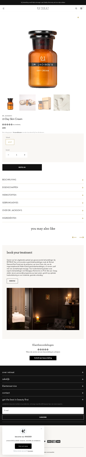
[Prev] (74, 237)
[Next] (81, 237)
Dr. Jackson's (7, 115)
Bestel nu (22, 167)
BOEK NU (12, 281)
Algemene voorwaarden (47, 452)
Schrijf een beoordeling (43, 358)
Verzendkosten (17, 132)
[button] (3, 8)
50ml (11, 143)
